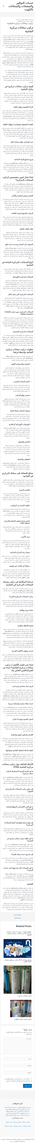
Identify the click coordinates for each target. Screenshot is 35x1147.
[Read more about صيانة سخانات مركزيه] (18, 979)
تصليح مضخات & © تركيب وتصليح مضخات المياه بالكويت (17, 960)
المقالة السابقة (17, 915)
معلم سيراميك (17, 1122)
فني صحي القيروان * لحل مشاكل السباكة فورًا (17, 1109)
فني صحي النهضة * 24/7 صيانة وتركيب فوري (17, 1113)
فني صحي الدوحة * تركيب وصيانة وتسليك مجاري (17, 1115)
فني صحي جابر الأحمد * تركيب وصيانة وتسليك (17, 1111)
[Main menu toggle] (3, 6)
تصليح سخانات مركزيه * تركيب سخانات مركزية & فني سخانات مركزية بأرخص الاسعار (18, 933)
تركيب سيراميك (26, 1122)
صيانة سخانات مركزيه (24, 996)
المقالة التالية (17, 918)
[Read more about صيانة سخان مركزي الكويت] (20, 1008)
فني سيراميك (8, 1122)
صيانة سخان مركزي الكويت (22, 1019)
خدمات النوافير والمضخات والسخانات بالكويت (20, 6)
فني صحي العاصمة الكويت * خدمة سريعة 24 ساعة (17, 1107)
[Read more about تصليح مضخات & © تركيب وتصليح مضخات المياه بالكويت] (18, 948)
